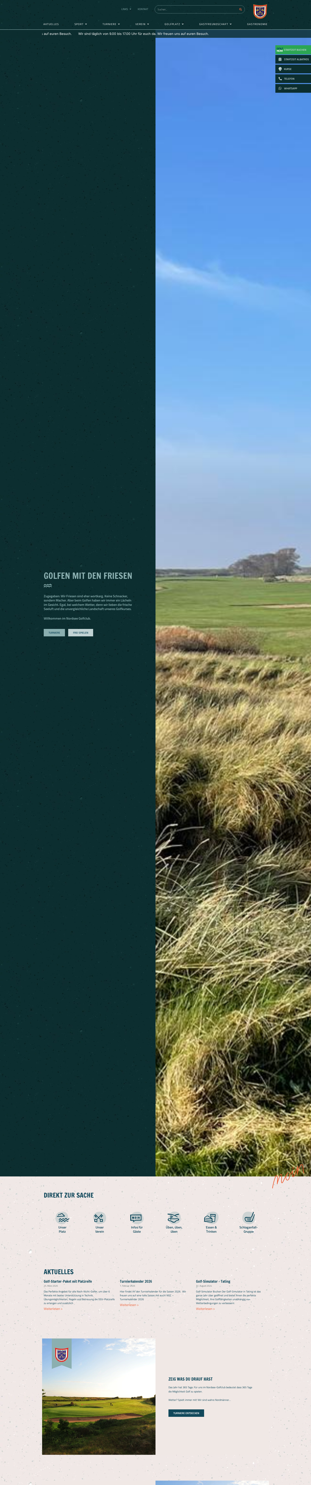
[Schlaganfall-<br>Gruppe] (248, 1218)
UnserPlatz (62, 1229)
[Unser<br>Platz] (62, 1218)
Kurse (288, 69)
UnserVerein (99, 1229)
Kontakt (143, 9)
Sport (79, 24)
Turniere (109, 24)
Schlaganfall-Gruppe (248, 1229)
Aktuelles (51, 24)
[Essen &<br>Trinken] (211, 1218)
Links (124, 9)
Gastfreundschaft (213, 24)
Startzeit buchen (295, 50)
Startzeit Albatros (296, 59)
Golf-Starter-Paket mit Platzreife (68, 1281)
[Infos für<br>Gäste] (137, 1218)
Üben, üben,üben (174, 1229)
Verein (140, 24)
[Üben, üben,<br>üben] (174, 1218)
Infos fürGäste (137, 1229)
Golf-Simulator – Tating (213, 1281)
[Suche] (240, 9)
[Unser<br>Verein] (99, 1218)
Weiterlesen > (53, 1308)
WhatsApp (290, 88)
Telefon (289, 79)
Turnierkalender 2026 (136, 1281)
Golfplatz (172, 24)
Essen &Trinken (211, 1229)
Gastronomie (257, 24)
